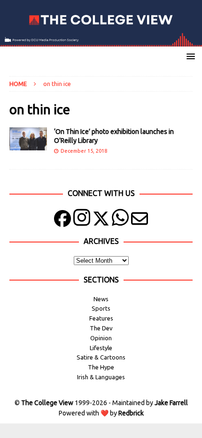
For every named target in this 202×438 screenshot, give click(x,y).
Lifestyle (101, 347)
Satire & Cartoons (101, 357)
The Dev (101, 328)
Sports (101, 308)
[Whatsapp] (120, 220)
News (101, 299)
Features (101, 318)
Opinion (101, 338)
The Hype (101, 367)
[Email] (139, 220)
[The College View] (101, 41)
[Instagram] (81, 220)
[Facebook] (62, 220)
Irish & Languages (101, 377)
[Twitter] (101, 220)
